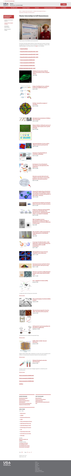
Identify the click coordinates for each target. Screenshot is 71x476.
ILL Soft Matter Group (23, 444)
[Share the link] (31, 452)
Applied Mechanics (39, 400)
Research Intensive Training (7, 30)
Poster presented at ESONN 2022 (27, 65)
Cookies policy (37, 469)
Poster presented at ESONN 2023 (27, 62)
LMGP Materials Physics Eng (25, 423)
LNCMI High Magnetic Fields (25, 425)
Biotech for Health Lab (23, 439)
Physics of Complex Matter (24, 400)
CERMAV (21, 415)
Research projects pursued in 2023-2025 (29, 57)
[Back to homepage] (5, 4)
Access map (37, 463)
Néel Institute (23, 413)
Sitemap (36, 466)
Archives (21, 383)
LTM (21, 429)
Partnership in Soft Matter (24, 447)
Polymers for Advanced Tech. (24, 404)
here (36, 46)
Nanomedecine (22, 402)
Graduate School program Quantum (8, 20)
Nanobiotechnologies (23, 398)
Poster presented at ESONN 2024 (26, 375)
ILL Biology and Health (23, 443)
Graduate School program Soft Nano (8, 24)
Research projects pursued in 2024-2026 (29, 54)
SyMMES (20, 440)
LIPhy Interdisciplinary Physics (26, 421)
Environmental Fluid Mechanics (25, 403)
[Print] (22, 452)
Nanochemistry (22, 399)
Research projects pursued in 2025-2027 (29, 51)
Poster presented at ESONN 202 (27, 59)
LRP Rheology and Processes (25, 427)
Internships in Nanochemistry (6, 27)
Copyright (36, 464)
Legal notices (37, 465)
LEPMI (21, 419)
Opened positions (24, 48)
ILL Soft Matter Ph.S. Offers (24, 445)
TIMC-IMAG (22, 435)
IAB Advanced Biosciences (25, 417)
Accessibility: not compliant (39, 471)
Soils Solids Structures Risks (25, 433)
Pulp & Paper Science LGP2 (25, 431)
